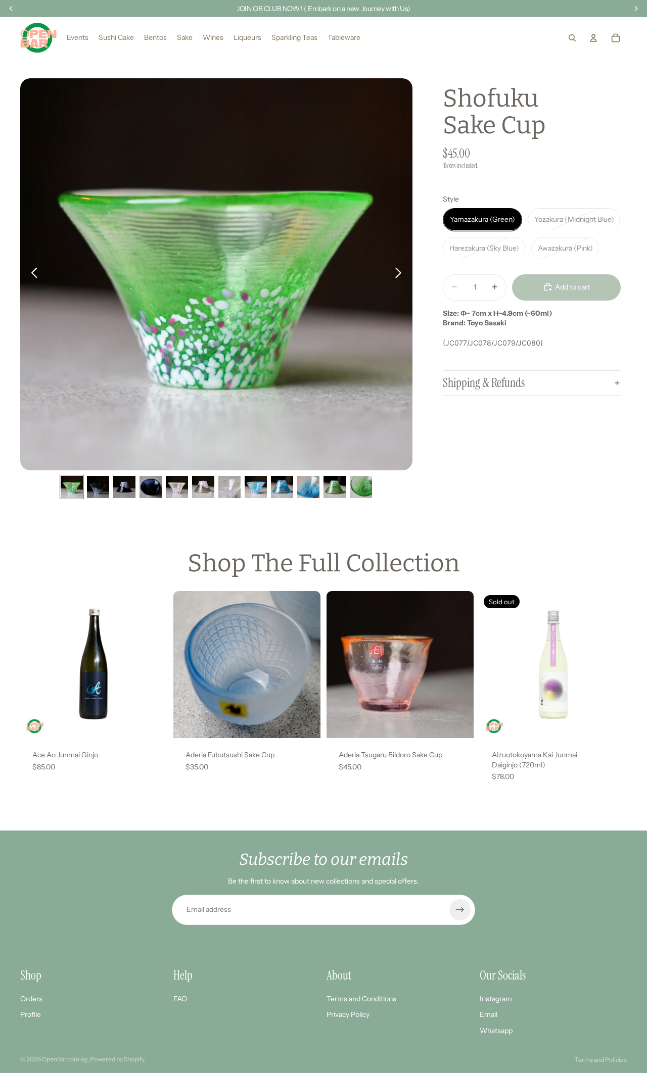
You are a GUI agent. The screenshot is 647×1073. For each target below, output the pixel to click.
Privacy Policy (348, 1014)
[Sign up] (460, 909)
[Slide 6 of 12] (203, 487)
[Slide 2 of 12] (98, 487)
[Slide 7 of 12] (229, 487)
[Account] (593, 38)
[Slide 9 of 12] (282, 487)
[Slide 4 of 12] (151, 487)
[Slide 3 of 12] (124, 487)
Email (488, 1014)
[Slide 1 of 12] (72, 487)
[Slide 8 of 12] (256, 487)
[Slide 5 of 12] (177, 487)
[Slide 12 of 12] (361, 487)
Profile (30, 1014)
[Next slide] (401, 274)
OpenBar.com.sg (64, 1059)
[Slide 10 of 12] (308, 487)
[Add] (152, 722)
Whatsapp (496, 1030)
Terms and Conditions (361, 998)
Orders (31, 998)
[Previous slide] (31, 274)
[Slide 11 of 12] (335, 487)
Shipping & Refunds (484, 382)
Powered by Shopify (117, 1059)
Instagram (496, 998)
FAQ (180, 998)
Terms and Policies (601, 1059)
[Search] (572, 38)
